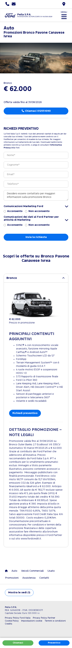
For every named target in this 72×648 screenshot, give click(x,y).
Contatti (44, 578)
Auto (14, 571)
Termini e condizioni (55, 621)
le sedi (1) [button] (19, 592)
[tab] (36, 278)
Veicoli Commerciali (32, 571)
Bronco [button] (11, 278)
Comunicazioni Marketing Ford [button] (23, 206)
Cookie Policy (12, 621)
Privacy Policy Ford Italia (17, 618)
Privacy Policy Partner (44, 618)
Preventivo (54, 643)
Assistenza (28, 578)
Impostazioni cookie (31, 621)
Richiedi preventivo (25, 413)
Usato (51, 571)
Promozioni (12, 578)
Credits (8, 624)
